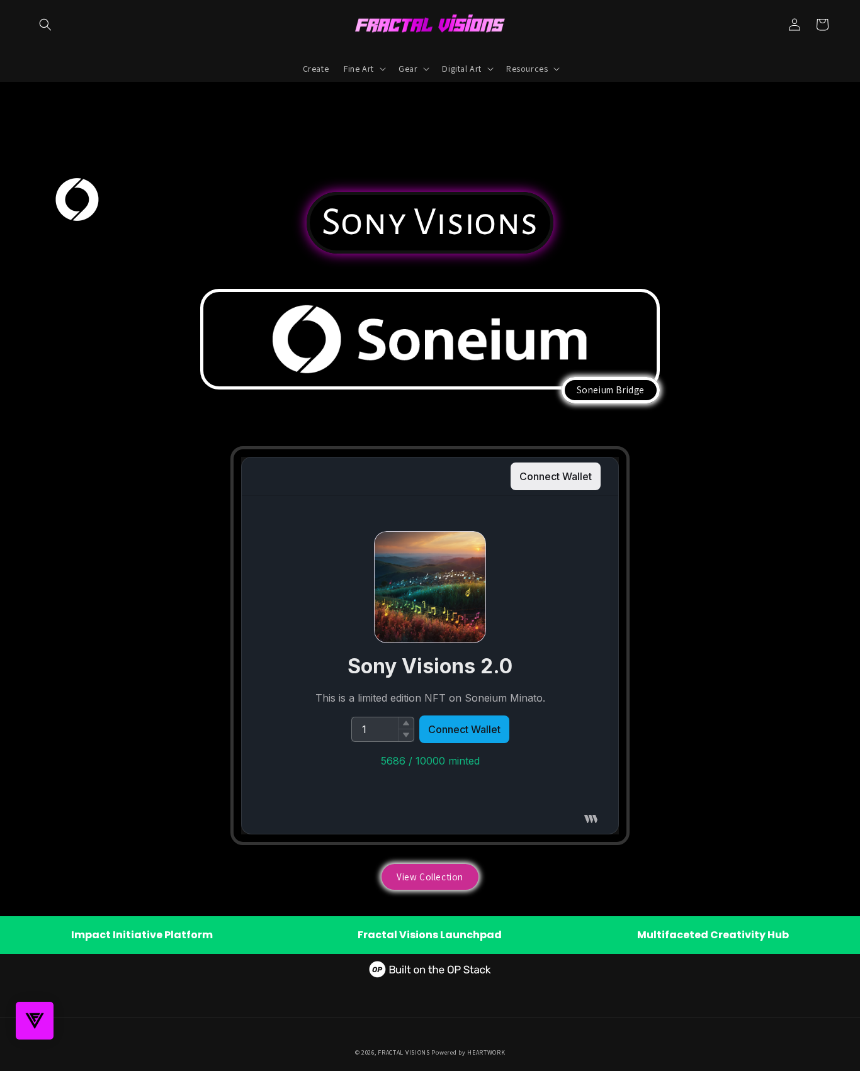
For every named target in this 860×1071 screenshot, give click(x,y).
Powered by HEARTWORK (468, 1052)
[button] (45, 24)
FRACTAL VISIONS (404, 1052)
